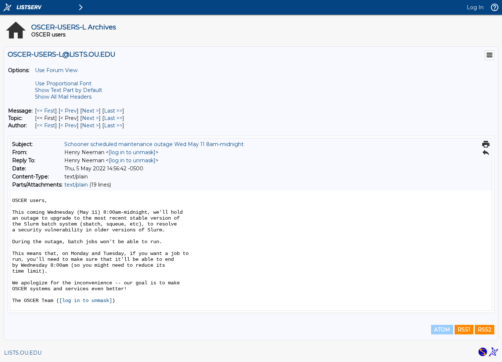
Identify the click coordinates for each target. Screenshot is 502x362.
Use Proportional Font (63, 83)
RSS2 (484, 329)
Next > (90, 110)
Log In (475, 7)
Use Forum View (56, 70)
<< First (46, 110)
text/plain (76, 184)
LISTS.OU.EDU (23, 352)
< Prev (68, 110)
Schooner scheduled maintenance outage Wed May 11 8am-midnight (154, 144)
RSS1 (464, 329)
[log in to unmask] (132, 152)
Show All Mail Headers (63, 96)
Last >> (113, 110)
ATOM (442, 329)
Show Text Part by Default (68, 90)
